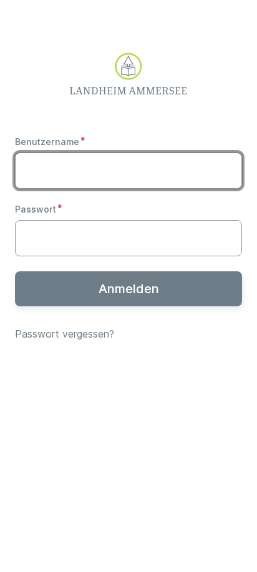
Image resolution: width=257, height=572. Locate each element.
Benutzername (47, 141)
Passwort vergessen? (64, 334)
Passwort (35, 209)
